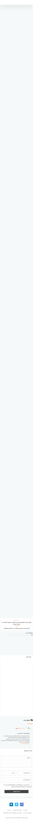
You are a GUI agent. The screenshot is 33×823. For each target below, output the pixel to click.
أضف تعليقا (30, 724)
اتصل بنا (25, 810)
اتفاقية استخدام (27, 813)
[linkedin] (11, 804)
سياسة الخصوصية (17, 810)
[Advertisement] (16, 52)
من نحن (9, 810)
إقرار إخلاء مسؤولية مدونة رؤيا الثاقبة (12, 813)
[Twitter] (16, 804)
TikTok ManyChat (25, 744)
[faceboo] (22, 804)
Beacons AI (21, 728)
